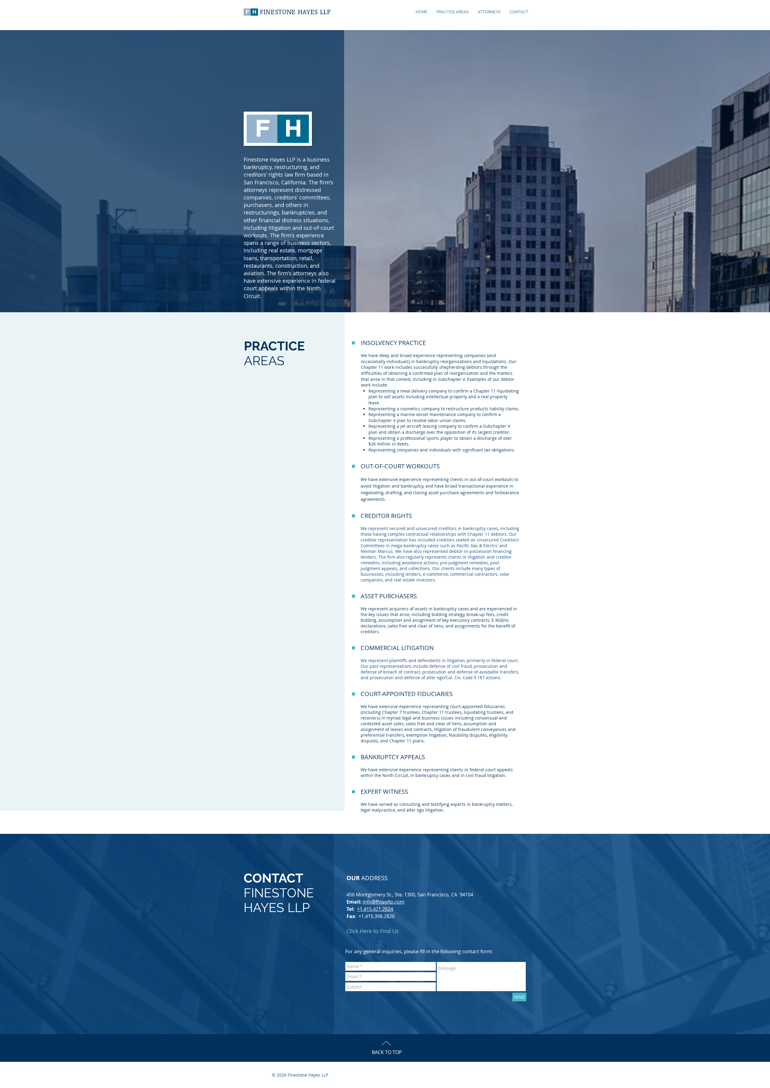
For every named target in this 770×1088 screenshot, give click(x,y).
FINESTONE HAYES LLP (295, 11)
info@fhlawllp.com (383, 901)
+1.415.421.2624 (375, 909)
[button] (489, 12)
